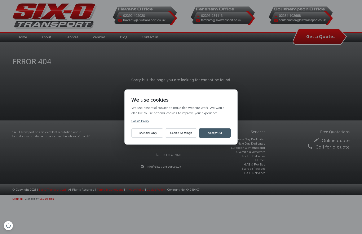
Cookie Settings (181, 133)
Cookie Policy (140, 121)
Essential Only (147, 133)
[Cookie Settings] (8, 225)
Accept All (215, 133)
